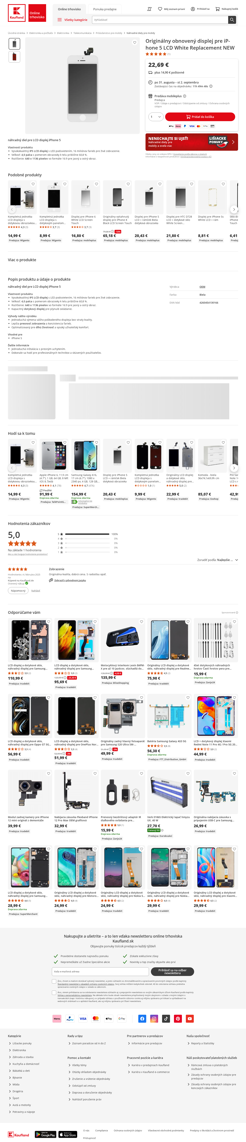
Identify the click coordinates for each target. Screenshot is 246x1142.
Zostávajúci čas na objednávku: (183, 86)
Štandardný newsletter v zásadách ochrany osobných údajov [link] (86, 984)
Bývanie (17, 1077)
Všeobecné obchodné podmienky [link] (166, 1130)
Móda (16, 1084)
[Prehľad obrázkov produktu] (14, 85)
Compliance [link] (101, 1130)
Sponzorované (228, 612)
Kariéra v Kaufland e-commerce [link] (151, 1072)
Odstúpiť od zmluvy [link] (84, 1085)
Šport (16, 1098)
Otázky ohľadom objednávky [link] (89, 1072)
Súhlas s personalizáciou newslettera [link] (75, 995)
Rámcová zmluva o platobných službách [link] (209, 1067)
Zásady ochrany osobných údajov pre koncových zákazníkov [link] (213, 1086)
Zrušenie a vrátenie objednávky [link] (91, 1079)
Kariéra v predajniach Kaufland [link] (150, 1065)
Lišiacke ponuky (22, 1043)
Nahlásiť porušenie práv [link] (86, 1099)
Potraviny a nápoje (24, 1112)
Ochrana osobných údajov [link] (128, 1130)
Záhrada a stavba (23, 1057)
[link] (105, 9)
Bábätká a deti (21, 1070)
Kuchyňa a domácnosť (26, 1064)
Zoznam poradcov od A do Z (89, 1043)
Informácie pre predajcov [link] (147, 1043)
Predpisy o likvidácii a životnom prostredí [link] (212, 1130)
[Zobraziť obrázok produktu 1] (14, 44)
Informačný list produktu (89, 502)
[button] (88, 534)
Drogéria (18, 1091)
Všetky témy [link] (79, 1065)
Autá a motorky (22, 1105)
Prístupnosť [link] (89, 1138)
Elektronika (19, 1050)
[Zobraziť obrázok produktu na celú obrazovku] (82, 85)
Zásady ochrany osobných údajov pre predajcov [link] (213, 1076)
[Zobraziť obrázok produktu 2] (14, 57)
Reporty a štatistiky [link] (202, 1043)
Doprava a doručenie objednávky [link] (92, 1092)
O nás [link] (86, 1130)
